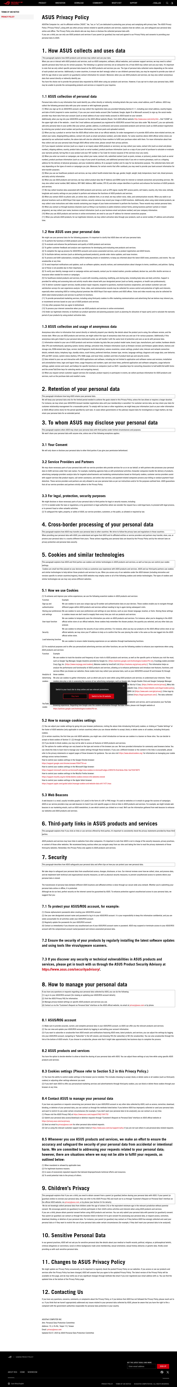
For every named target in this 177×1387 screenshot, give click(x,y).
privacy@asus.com (65, 1124)
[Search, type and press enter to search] (167, 3)
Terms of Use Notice (10, 12)
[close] (123, 685)
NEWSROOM (32, 1372)
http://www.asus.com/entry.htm (146, 119)
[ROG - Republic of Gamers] (13, 3)
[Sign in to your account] (171, 3)
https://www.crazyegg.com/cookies (79, 664)
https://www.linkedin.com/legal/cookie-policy (156, 688)
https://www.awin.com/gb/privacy (148, 691)
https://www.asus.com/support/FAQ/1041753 (90, 1114)
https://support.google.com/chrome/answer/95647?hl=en (64, 763)
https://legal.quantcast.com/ (145, 695)
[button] (163, 1366)
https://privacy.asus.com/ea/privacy (56, 1121)
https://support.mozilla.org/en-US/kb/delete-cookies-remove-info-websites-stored (73, 777)
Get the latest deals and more (139, 1362)
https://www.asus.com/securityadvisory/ (71, 969)
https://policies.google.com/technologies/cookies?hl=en (131, 661)
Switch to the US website (101, 696)
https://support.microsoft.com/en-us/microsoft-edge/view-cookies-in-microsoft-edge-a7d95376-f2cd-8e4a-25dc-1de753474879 (91, 770)
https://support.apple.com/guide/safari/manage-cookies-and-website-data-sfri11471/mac (76, 783)
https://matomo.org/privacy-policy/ (133, 664)
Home (22, 1372)
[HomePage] (10, 1357)
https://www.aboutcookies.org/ (131, 753)
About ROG (12, 1372)
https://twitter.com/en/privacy (154, 684)
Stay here (75, 696)
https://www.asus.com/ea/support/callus (108, 1128)
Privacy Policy (7, 17)
